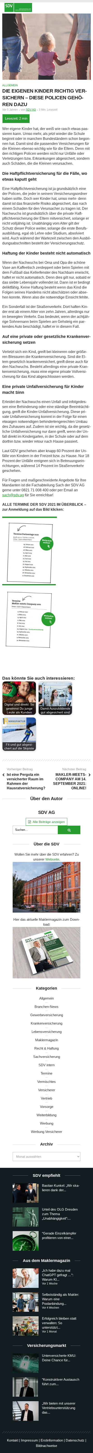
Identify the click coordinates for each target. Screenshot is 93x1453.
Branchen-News (46, 1007)
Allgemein (10, 85)
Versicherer (46, 1090)
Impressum (29, 1440)
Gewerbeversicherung (46, 1015)
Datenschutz (75, 1440)
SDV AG (31, 109)
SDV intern (47, 1065)
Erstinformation (52, 1440)
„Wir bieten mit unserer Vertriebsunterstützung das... (58, 1408)
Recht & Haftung (46, 1048)
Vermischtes (46, 1082)
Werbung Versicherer (46, 1132)
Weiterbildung (46, 1115)
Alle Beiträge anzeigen (49, 822)
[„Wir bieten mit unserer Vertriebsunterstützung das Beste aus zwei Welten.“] (26, 1411)
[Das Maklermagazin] (46, 7)
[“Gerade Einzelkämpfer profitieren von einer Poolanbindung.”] (26, 1240)
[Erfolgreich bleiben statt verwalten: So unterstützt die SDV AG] (26, 1326)
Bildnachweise (46, 1446)
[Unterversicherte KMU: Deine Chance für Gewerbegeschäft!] (26, 1363)
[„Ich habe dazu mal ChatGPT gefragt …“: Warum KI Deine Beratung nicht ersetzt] (26, 1278)
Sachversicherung (46, 1057)
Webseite (52, 859)
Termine (46, 1073)
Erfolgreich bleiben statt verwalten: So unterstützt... (59, 1322)
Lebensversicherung (47, 1032)
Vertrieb (46, 1098)
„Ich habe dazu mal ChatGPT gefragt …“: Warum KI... (57, 1275)
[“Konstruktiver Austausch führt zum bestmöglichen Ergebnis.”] (26, 1387)
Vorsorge (46, 1107)
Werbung (46, 1123)
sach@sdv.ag (13, 495)
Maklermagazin (46, 1040)
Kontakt (12, 1440)
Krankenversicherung (46, 1023)
